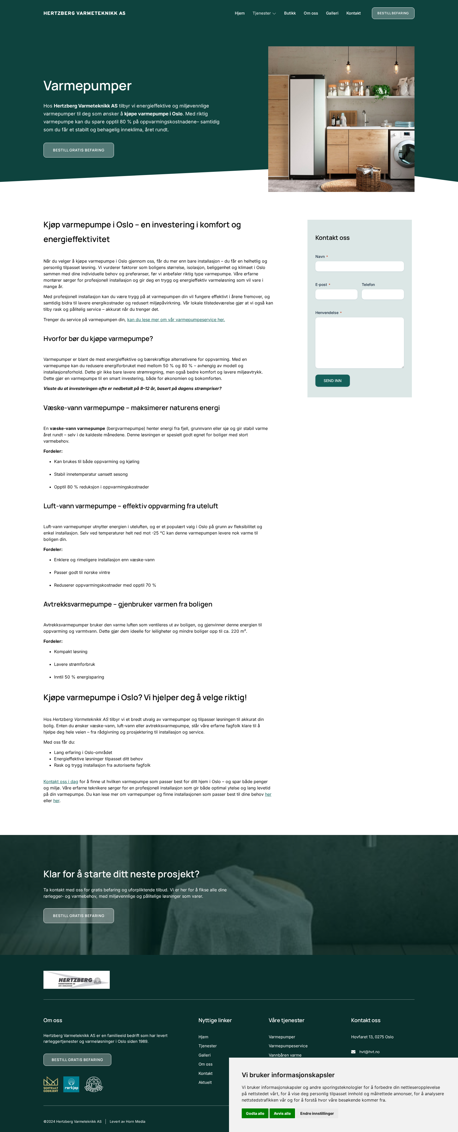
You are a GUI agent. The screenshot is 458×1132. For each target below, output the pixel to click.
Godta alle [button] (255, 1113)
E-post (322, 284)
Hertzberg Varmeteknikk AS (84, 14)
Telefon (368, 284)
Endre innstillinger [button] (317, 1113)
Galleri (332, 13)
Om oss (311, 13)
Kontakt (353, 13)
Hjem (240, 13)
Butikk (290, 13)
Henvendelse (328, 312)
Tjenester (262, 13)
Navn (321, 256)
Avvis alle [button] (282, 1113)
